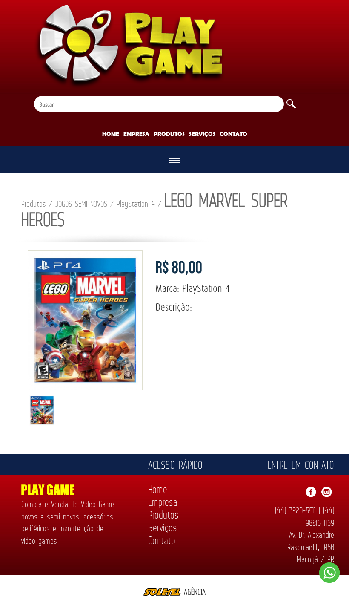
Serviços (202, 133)
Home (110, 133)
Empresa (136, 133)
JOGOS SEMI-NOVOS (81, 204)
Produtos (169, 133)
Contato (233, 133)
